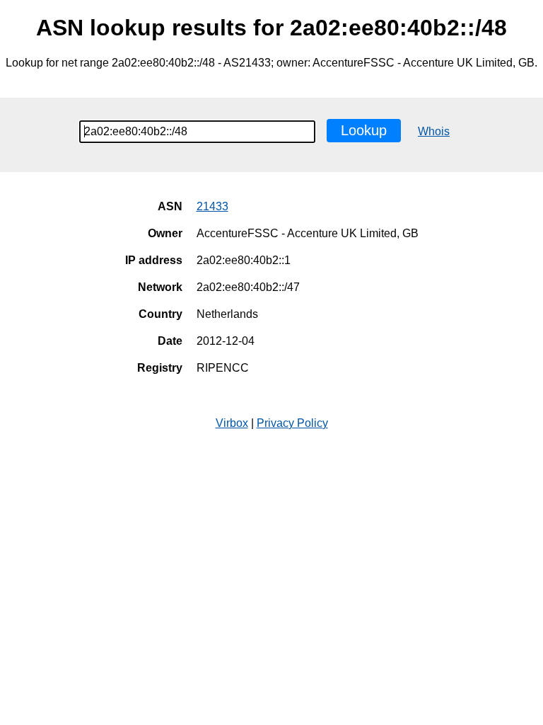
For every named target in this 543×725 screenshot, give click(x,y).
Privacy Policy (292, 423)
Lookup (364, 130)
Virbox (232, 423)
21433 (212, 206)
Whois (434, 131)
